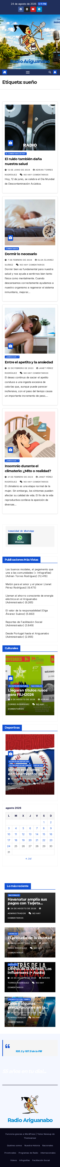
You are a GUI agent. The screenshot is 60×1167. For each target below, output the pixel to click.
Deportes (38, 765)
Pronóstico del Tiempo (19, 999)
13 (30, 834)
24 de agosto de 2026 (24, 908)
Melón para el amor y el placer (24, 584)
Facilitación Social (41, 1160)
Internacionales (48, 1153)
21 (37, 840)
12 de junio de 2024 (19, 170)
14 (37, 834)
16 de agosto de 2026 (24, 779)
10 (9, 834)
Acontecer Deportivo (19, 762)
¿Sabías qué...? (12, 357)
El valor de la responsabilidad (23, 610)
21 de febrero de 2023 (21, 477)
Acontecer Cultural (18, 686)
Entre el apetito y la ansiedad (29, 362)
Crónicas (13, 934)
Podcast (13, 965)
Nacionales (36, 686)
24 (8, 846)
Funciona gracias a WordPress (21, 1134)
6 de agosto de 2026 (23, 699)
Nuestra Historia (32, 1145)
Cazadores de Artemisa (20, 765)
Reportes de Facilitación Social (24, 621)
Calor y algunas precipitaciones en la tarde (26, 1007)
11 (16, 834)
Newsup (48, 1134)
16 (51, 834)
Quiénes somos (14, 1145)
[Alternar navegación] (27, 72)
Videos (13, 1160)
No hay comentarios (36, 175)
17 (9, 840)
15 (44, 834)
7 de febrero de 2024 (20, 260)
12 (23, 834)
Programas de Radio (28, 1153)
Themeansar (30, 1138)
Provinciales (10, 1153)
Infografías (24, 1160)
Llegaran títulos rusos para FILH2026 (27, 692)
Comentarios (12, 249)
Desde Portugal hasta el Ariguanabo (27, 633)
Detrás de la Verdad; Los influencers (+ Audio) (29, 971)
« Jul (28, 858)
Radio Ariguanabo (30, 61)
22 (43, 840)
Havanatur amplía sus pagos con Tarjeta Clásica (27, 903)
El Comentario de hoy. (16, 154)
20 (30, 840)
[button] (50, 72)
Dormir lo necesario (21, 254)
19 (23, 840)
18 (16, 840)
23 (51, 840)
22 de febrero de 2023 (21, 368)
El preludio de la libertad (30, 938)
